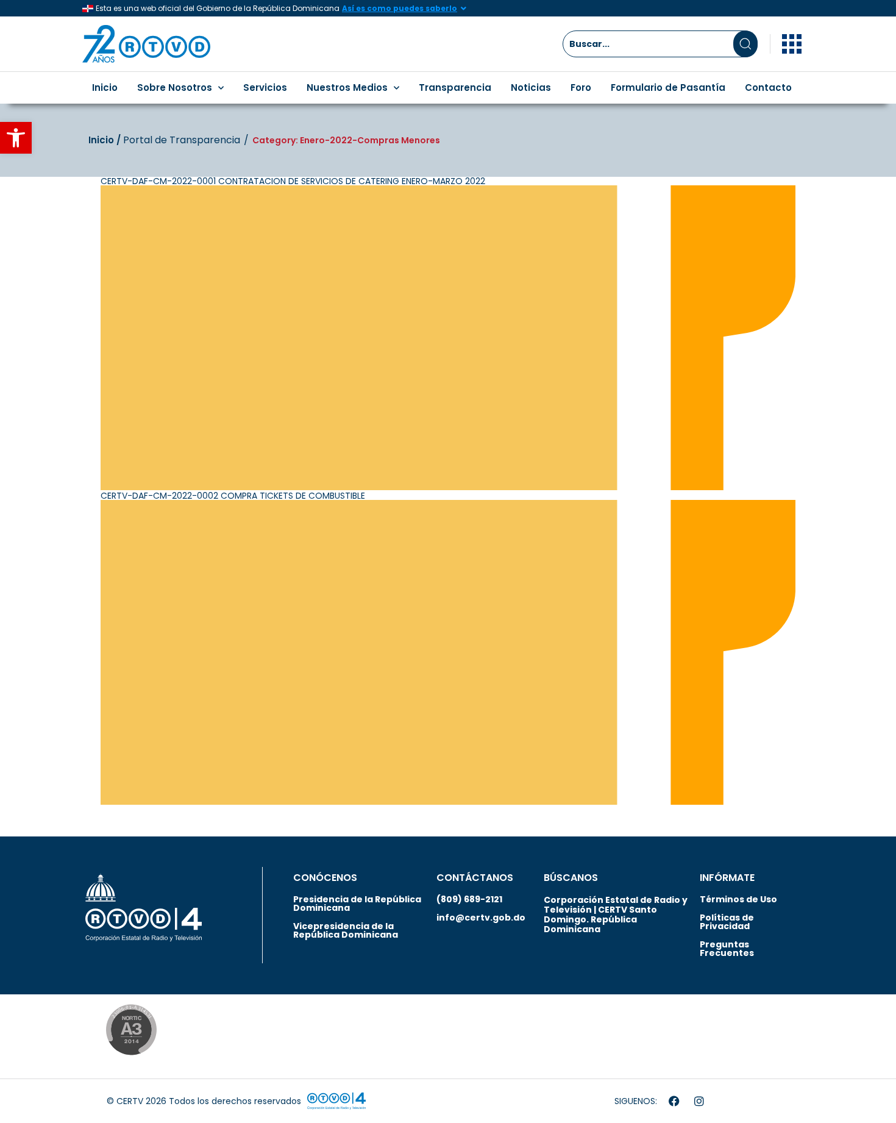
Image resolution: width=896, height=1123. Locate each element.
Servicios (265, 87)
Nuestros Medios (347, 87)
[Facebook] (674, 1101)
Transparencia (455, 87)
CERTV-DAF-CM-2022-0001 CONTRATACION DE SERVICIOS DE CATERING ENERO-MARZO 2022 (293, 181)
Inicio (105, 87)
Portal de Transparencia (181, 140)
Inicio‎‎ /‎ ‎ (105, 140)
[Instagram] (699, 1101)
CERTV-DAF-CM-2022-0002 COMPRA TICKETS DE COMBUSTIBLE (233, 496)
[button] (16, 138)
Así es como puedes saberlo (399, 8)
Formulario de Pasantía (668, 87)
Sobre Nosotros (174, 87)
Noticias (531, 87)
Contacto (768, 87)
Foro (581, 87)
